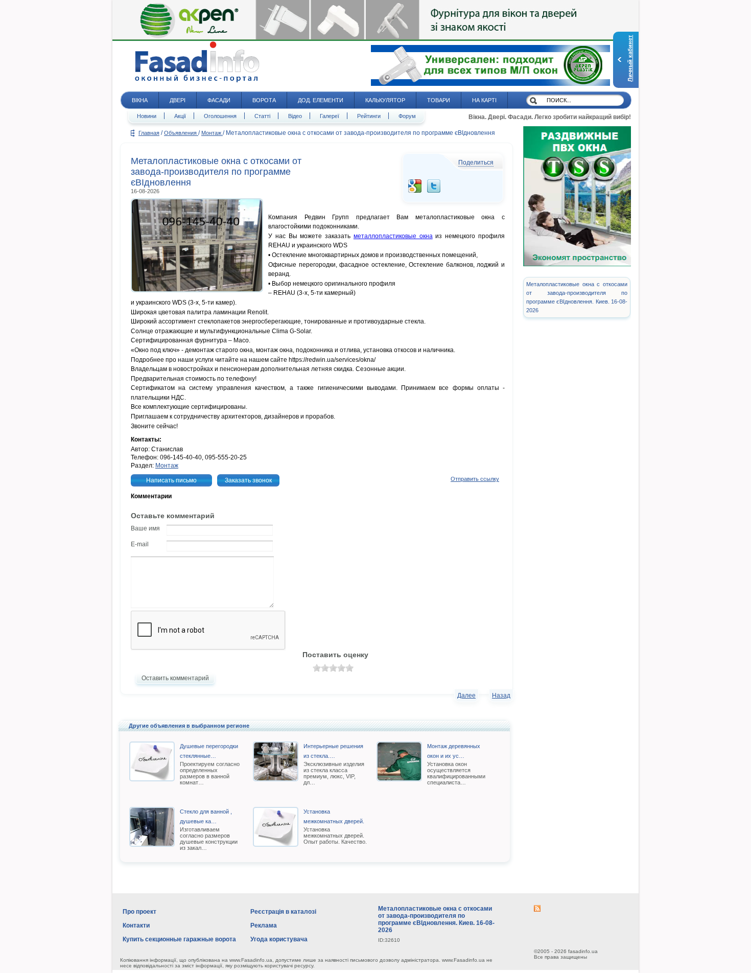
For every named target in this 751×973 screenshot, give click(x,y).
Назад (501, 695)
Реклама (263, 925)
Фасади (218, 100)
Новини (146, 116)
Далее (466, 695)
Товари (438, 100)
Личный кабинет (630, 58)
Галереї (329, 116)
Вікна (140, 100)
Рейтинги (369, 116)
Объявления (181, 133)
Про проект (139, 911)
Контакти (136, 925)
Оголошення (220, 116)
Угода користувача (279, 939)
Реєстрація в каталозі (283, 911)
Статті (262, 116)
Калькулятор (385, 100)
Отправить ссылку (475, 479)
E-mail (140, 544)
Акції (180, 116)
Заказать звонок (248, 480)
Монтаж (212, 133)
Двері (177, 100)
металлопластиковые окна (393, 236)
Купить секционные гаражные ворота (179, 939)
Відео (295, 116)
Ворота (264, 100)
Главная (148, 133)
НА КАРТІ (484, 100)
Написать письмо (171, 480)
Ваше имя (145, 528)
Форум (407, 116)
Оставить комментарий (175, 678)
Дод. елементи (320, 100)
